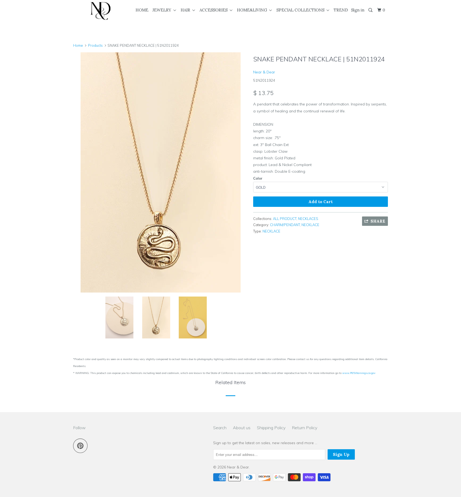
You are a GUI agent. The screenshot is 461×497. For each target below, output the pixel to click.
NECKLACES (308, 218)
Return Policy (304, 427)
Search (219, 427)
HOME (142, 10)
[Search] (370, 10)
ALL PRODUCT (284, 218)
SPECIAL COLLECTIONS (301, 10)
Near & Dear (264, 72)
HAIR (186, 10)
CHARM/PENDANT (285, 225)
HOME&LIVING (253, 10)
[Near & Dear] (100, 11)
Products (95, 45)
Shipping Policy (271, 427)
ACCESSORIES (215, 10)
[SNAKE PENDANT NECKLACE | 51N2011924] (160, 172)
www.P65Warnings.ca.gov (358, 373)
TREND (341, 10)
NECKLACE (310, 225)
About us (242, 427)
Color (258, 178)
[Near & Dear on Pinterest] (81, 445)
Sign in (357, 10)
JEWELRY (162, 10)
